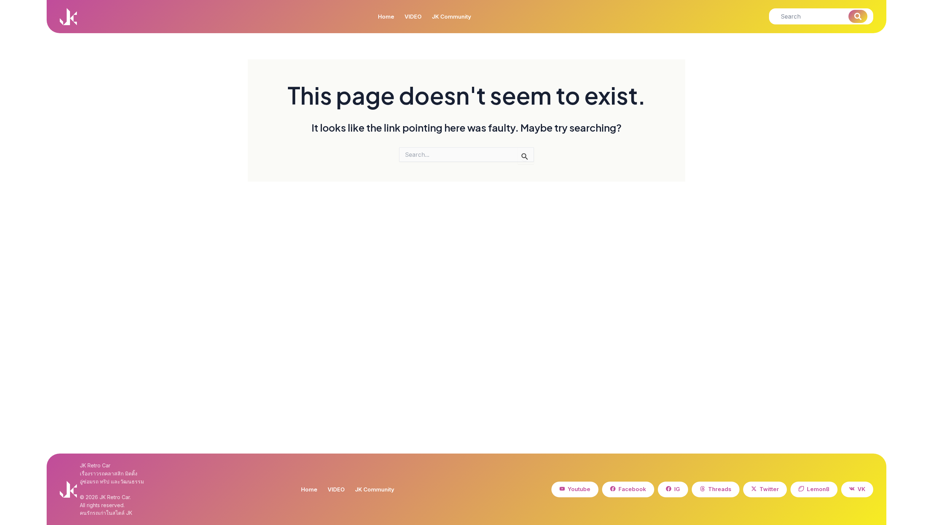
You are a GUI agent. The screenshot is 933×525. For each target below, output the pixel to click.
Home (386, 16)
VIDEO (413, 16)
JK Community (451, 16)
